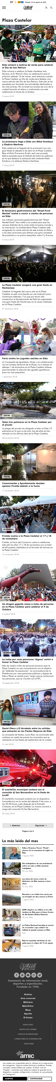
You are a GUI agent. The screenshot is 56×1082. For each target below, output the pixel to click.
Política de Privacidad (28, 1034)
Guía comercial (28, 998)
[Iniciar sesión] (46, 7)
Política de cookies (24, 1067)
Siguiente (39, 825)
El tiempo (28, 1017)
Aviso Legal (28, 1025)
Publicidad (29, 1044)
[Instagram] (33, 975)
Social (7, 58)
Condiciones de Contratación (27, 1039)
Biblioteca (28, 1002)
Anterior (16, 825)
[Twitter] (22, 975)
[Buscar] (51, 7)
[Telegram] (39, 975)
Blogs (28, 1010)
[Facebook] (16, 975)
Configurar (36, 1078)
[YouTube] (28, 975)
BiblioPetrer (28, 1006)
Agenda (28, 1013)
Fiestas (7, 722)
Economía (9, 529)
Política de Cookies (27, 1029)
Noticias (28, 994)
